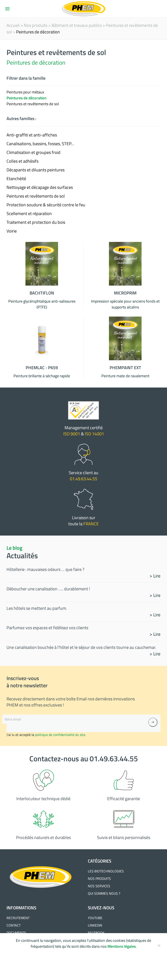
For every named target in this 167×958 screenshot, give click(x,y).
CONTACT (14, 925)
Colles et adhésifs (22, 161)
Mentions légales (121, 946)
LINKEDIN (95, 925)
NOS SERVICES (99, 886)
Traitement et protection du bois (36, 222)
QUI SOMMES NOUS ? (104, 893)
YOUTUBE (95, 917)
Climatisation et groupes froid (33, 152)
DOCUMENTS (16, 932)
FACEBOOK (96, 932)
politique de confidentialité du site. (60, 734)
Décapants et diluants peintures (36, 169)
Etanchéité (16, 178)
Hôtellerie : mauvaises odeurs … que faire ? (45, 569)
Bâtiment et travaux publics (77, 25)
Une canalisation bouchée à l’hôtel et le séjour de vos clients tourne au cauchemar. (81, 647)
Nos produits (35, 25)
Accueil (13, 25)
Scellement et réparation (29, 213)
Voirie (12, 230)
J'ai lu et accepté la (46, 734)
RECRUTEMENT (18, 917)
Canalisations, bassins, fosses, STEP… (40, 143)
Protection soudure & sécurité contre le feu (46, 204)
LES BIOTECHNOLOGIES (106, 871)
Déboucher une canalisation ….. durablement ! (48, 588)
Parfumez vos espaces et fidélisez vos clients (47, 627)
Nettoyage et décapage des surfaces (40, 187)
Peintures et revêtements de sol (36, 196)
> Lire (155, 575)
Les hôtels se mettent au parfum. (37, 608)
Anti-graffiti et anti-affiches (32, 134)
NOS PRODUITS (99, 878)
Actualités (22, 555)
